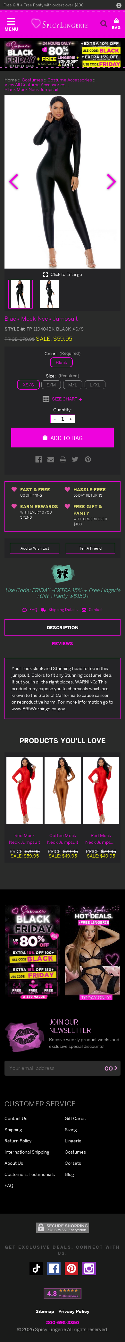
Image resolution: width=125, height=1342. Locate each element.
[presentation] (13, 182)
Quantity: (62, 409)
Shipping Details (62, 609)
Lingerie (73, 1140)
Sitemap (45, 1311)
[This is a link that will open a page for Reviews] (63, 1293)
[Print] (63, 459)
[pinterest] (71, 1268)
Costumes (75, 1152)
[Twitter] (75, 459)
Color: (62, 353)
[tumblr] (36, 1268)
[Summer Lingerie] (92, 952)
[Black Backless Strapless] (32, 952)
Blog (69, 1174)
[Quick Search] (103, 23)
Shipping (13, 1129)
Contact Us (15, 1118)
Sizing (71, 1129)
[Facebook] (38, 459)
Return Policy (17, 1140)
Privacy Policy (73, 1311)
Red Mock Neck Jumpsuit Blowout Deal (100, 839)
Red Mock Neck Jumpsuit (24, 839)
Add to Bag (66, 438)
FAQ (33, 609)
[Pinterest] (88, 459)
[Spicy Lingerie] (59, 23)
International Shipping (26, 1152)
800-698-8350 (62, 1322)
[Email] (50, 459)
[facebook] (54, 1268)
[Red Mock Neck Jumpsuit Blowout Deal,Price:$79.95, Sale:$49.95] (101, 790)
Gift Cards (75, 1118)
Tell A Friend (90, 548)
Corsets (73, 1163)
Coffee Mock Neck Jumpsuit (62, 839)
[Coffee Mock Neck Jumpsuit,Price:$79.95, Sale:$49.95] (63, 790)
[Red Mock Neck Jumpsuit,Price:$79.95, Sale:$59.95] (24, 790)
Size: (62, 375)
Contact (95, 609)
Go (108, 1068)
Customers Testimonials (29, 1174)
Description (63, 627)
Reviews (62, 643)
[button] (11, 23)
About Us (13, 1163)
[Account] (118, 5)
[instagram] (89, 1268)
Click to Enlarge (66, 274)
